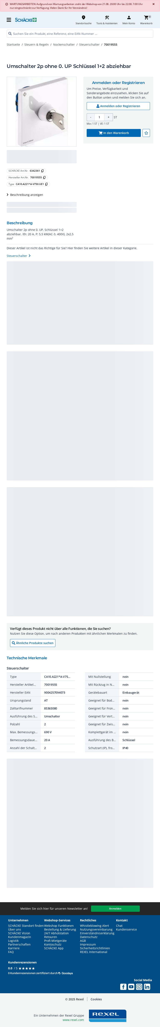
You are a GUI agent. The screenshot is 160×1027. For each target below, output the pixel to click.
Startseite (13, 44)
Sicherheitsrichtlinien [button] (95, 948)
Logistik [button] (13, 941)
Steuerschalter (89, 44)
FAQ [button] (11, 952)
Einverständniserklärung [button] (97, 933)
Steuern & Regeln (36, 44)
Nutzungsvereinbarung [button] (96, 929)
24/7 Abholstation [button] (56, 933)
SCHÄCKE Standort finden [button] (26, 926)
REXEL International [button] (93, 952)
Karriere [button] (14, 948)
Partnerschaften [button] (19, 944)
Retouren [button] (50, 937)
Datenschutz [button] (89, 937)
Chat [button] (119, 926)
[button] (9, 19)
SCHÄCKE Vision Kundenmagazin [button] (19, 935)
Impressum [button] (88, 944)
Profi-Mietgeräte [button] (55, 941)
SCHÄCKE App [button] (54, 948)
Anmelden (115, 908)
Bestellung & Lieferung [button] (60, 929)
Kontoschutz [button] (52, 944)
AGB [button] (83, 941)
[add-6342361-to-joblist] (146, 133)
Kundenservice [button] (126, 929)
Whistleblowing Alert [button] (94, 926)
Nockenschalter (64, 44)
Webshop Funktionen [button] (59, 926)
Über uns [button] (14, 929)
